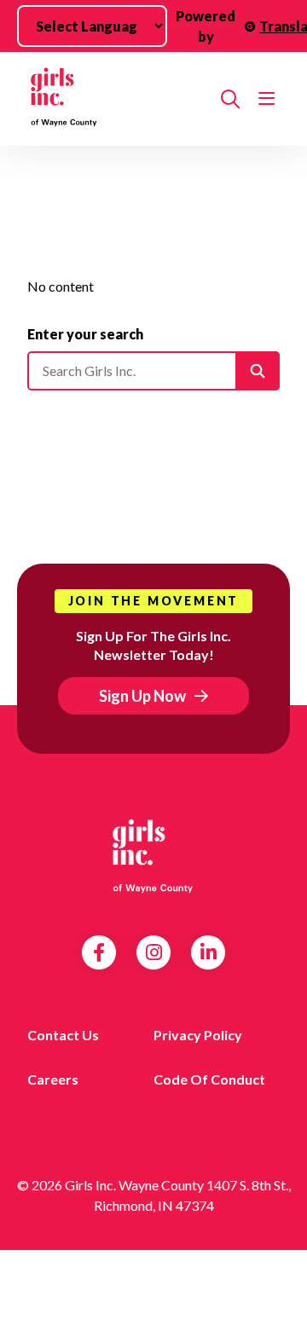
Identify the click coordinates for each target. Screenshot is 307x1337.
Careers (52, 1079)
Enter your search (85, 334)
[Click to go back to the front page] (117, 99)
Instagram (154, 952)
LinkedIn (208, 952)
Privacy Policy (198, 1035)
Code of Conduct (209, 1079)
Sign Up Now (142, 695)
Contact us (63, 1035)
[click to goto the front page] (153, 854)
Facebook (99, 952)
